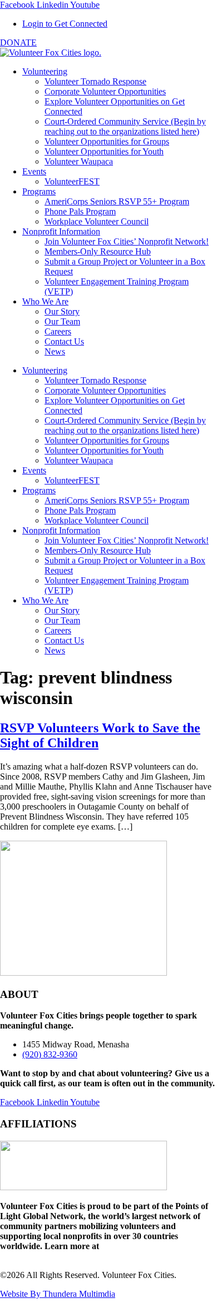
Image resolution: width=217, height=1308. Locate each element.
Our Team (62, 321)
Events (34, 171)
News (55, 351)
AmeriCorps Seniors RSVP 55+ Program (117, 201)
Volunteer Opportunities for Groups (107, 141)
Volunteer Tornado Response (95, 81)
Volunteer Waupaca (79, 161)
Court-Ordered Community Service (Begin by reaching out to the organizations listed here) (125, 126)
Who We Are (45, 301)
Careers (58, 331)
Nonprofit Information (61, 231)
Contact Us (64, 341)
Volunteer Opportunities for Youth (104, 151)
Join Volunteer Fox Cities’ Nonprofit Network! (127, 241)
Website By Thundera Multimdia (57, 1294)
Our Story (62, 311)
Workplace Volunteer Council (97, 221)
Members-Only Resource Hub (98, 251)
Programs (39, 191)
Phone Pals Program (80, 211)
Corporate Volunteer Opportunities (105, 91)
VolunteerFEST (72, 181)
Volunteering (44, 71)
